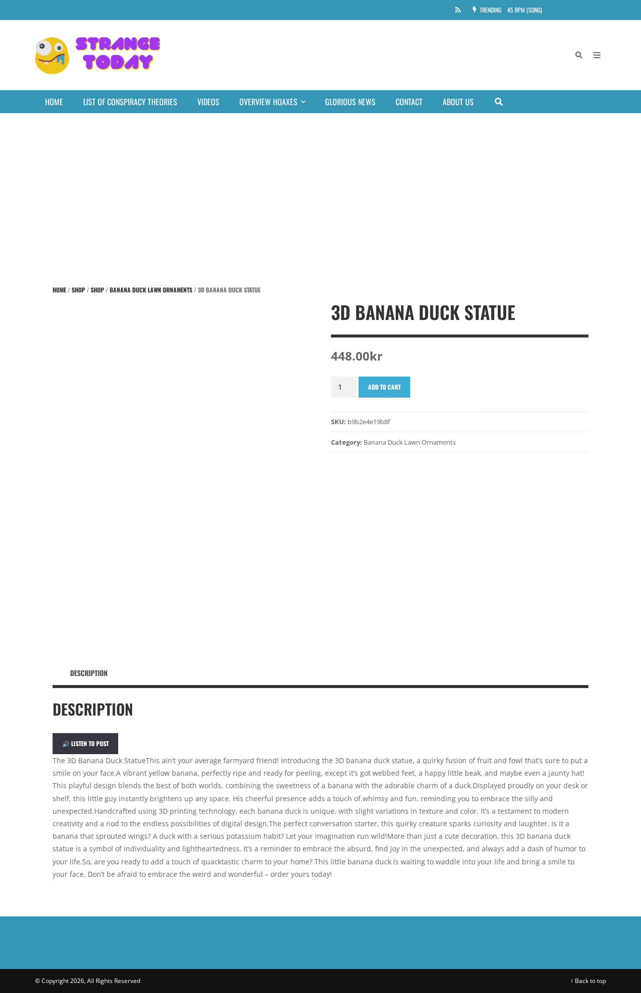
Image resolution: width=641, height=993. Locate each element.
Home (54, 102)
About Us (458, 102)
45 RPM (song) (524, 10)
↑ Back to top (588, 980)
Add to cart (384, 387)
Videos (208, 102)
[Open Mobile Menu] (597, 55)
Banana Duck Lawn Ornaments (151, 289)
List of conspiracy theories (130, 102)
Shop (78, 289)
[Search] (579, 55)
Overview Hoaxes (268, 102)
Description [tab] (89, 673)
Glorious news (350, 102)
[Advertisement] (320, 188)
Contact (409, 102)
